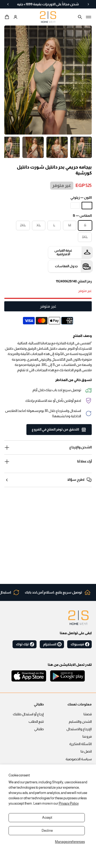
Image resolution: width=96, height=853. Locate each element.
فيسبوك (77, 644)
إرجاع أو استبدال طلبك (28, 714)
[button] (7, 17)
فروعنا (87, 736)
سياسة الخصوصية (79, 759)
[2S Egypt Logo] (78, 618)
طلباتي (39, 729)
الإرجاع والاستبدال (79, 729)
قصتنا (87, 714)
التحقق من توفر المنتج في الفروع (55, 429)
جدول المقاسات (66, 266)
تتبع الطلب (36, 722)
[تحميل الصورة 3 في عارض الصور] (33, 147)
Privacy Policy (69, 803)
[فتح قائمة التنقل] (88, 17)
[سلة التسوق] (7, 17)
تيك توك (22, 644)
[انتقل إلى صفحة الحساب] (15, 17)
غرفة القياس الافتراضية (63, 252)
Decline (47, 831)
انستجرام (49, 644)
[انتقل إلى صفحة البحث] (80, 17)
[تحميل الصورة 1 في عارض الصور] (81, 147)
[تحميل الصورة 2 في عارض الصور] (57, 147)
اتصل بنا (86, 751)
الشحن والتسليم (80, 722)
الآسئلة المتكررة (80, 744)
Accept (47, 817)
